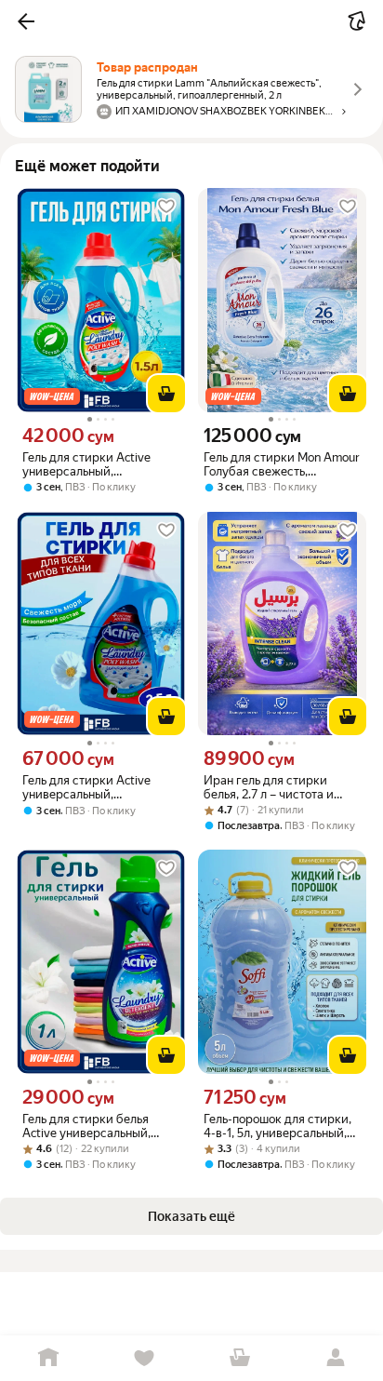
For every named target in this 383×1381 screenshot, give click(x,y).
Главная (48, 1358)
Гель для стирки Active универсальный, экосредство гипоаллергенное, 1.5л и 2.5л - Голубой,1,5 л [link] (89, 464)
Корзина (239, 1358)
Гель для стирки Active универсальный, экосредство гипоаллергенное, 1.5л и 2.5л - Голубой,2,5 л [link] (89, 787)
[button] (26, 21)
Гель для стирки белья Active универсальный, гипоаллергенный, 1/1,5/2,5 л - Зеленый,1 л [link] (97, 1126)
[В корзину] (166, 393)
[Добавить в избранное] (166, 206)
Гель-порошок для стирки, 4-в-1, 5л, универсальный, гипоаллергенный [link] (277, 1126)
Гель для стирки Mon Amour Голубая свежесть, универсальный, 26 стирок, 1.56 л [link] (282, 464)
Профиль (335, 1358)
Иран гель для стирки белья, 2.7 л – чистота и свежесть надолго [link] (269, 787)
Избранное (144, 1358)
